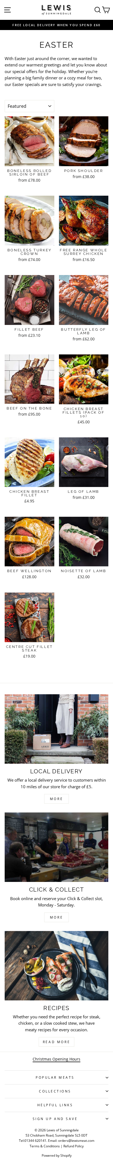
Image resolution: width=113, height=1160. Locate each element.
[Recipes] (56, 965)
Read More (56, 1042)
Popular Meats (55, 1077)
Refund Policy (73, 1146)
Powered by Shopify (57, 1155)
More (56, 798)
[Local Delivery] (56, 729)
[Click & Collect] (56, 847)
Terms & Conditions (45, 1146)
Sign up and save (55, 1118)
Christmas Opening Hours (56, 1059)
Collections (55, 1091)
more (56, 917)
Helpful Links (55, 1105)
